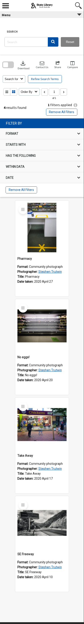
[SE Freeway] (42, 523)
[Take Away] (42, 424)
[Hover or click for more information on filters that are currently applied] (75, 105)
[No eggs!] (42, 326)
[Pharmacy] (42, 227)
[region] (42, 158)
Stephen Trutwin (50, 271)
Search (12, 31)
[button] (53, 42)
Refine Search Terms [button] (45, 79)
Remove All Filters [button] (61, 112)
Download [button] (23, 65)
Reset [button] (70, 42)
